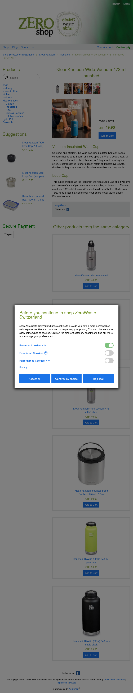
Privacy (23, 367)
